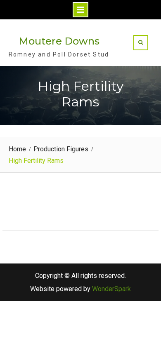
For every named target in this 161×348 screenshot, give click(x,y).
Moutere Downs (59, 41)
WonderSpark (111, 289)
